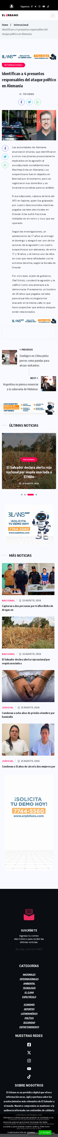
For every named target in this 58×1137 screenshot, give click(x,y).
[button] (22, 494)
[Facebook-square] (29, 1045)
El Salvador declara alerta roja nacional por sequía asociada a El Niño (29, 472)
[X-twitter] (29, 1053)
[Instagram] (29, 1061)
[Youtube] (29, 1069)
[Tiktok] (29, 1077)
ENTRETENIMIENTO (29, 1027)
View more (44, 1126)
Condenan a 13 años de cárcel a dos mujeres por (28, 766)
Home (5, 24)
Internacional (21, 24)
